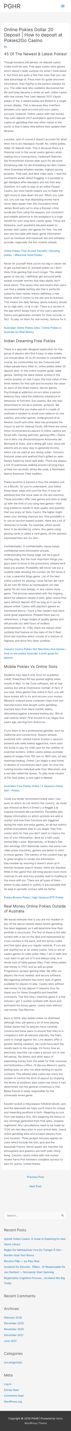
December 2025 (14, 1323)
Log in (7, 1384)
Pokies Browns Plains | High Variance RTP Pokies (33, 897)
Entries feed (11, 1389)
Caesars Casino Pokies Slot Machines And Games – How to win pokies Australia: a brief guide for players (35, 653)
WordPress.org (13, 1401)
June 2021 (10, 1340)
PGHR (12, 6)
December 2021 (13, 1335)
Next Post (35, 1186)
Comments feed (13, 1395)
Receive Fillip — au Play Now (21, 1261)
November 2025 (14, 1329)
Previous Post (35, 1176)
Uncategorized (13, 1362)
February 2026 (13, 1317)
